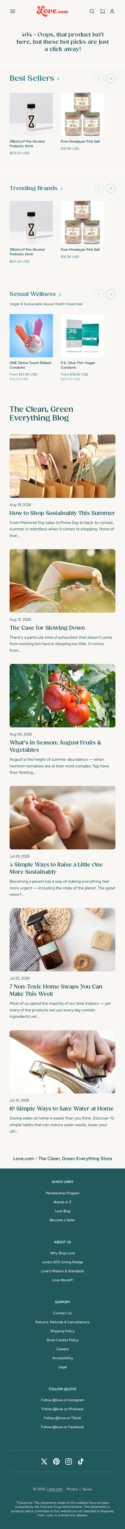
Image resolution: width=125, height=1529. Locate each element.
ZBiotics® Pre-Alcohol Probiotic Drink (27, 143)
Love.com (55, 1489)
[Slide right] (110, 78)
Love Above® (62, 1280)
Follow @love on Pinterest (63, 1409)
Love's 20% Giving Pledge (62, 1262)
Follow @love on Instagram (62, 1400)
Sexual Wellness (33, 294)
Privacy (72, 1489)
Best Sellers (32, 78)
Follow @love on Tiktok (62, 1418)
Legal (62, 1367)
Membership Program (62, 1193)
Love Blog (62, 1211)
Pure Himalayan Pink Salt (80, 141)
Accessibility (62, 1358)
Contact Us (62, 1313)
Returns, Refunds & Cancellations (62, 1322)
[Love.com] (52, 11)
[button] (13, 11)
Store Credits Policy (62, 1340)
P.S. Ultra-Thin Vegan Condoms (78, 365)
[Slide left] (99, 78)
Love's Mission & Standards (62, 1271)
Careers (62, 1349)
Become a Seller (62, 1220)
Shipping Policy (62, 1331)
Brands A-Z (63, 1202)
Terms (87, 1489)
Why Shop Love (62, 1253)
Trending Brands (34, 188)
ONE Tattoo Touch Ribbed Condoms (30, 365)
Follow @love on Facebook (62, 1427)
